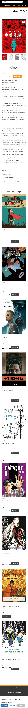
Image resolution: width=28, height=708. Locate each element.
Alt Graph (16, 160)
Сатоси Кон (13, 158)
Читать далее (6, 616)
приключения (13, 162)
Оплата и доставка (16, 5)
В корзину (17, 76)
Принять (4, 705)
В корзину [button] (15, 241)
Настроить (12, 705)
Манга (4, 63)
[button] (5, 12)
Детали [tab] (4, 170)
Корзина (24, 5)
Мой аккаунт (7, 5)
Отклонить (21, 705)
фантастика (21, 162)
